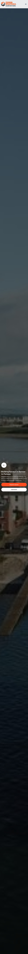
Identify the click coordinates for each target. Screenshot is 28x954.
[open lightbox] (4, 465)
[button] (26, 4)
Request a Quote (14, 484)
